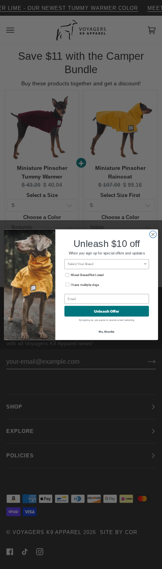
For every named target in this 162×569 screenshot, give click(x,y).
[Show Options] (145, 264)
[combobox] (105, 264)
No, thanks (106, 331)
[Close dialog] (152, 234)
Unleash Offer (106, 311)
